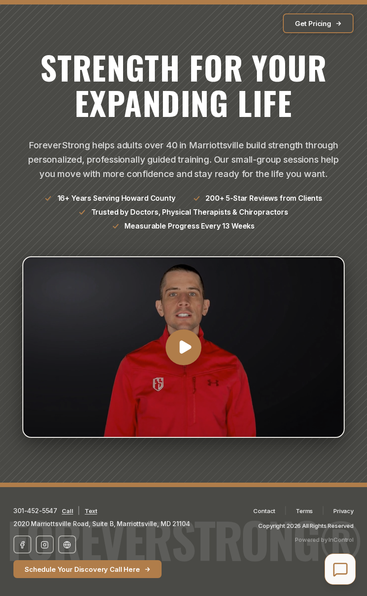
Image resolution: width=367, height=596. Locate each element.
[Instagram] (45, 544)
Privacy (343, 510)
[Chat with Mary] (340, 569)
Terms (304, 510)
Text (91, 510)
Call (67, 510)
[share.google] (67, 544)
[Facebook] (22, 544)
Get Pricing (313, 23)
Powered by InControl (324, 539)
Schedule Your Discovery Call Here (82, 569)
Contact (264, 510)
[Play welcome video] (183, 347)
